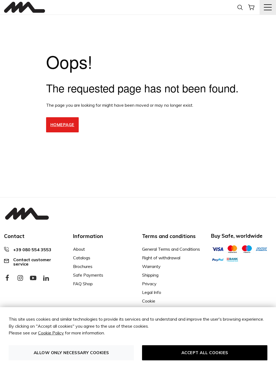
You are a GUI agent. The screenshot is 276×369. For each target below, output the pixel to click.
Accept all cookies (204, 352)
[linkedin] (46, 278)
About (79, 249)
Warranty (151, 266)
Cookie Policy (51, 333)
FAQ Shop (83, 283)
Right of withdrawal (161, 258)
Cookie (148, 301)
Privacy (149, 283)
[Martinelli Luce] (24, 7)
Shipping (150, 275)
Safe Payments (88, 275)
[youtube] (33, 278)
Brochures (82, 266)
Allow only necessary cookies (71, 352)
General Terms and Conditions (171, 249)
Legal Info (151, 292)
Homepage (62, 124)
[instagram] (20, 278)
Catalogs (81, 258)
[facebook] (7, 278)
